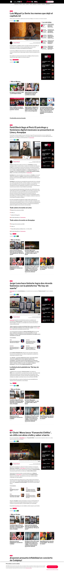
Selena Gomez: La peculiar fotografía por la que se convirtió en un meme (31, 93)
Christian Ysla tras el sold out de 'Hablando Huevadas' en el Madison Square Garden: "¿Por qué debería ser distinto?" (51, 26)
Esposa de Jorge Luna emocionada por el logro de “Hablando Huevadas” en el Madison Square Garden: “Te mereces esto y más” (31, 348)
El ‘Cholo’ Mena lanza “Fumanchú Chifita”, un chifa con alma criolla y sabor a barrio (32, 252)
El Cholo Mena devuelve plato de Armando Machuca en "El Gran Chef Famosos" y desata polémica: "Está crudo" (31, 496)
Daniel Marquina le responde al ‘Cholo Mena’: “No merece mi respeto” (47, 268)
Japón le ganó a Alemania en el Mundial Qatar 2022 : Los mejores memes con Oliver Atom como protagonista (31, 109)
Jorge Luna (14, 383)
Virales (11, 339)
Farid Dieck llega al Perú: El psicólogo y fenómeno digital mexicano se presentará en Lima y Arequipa (17, 401)
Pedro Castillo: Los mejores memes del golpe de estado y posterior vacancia (17, 108)
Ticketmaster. (31, 137)
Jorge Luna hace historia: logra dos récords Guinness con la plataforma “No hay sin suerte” (17, 252)
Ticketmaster (23, 217)
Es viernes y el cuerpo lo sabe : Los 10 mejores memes (17, 93)
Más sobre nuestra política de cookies (52, 569)
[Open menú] (11, 2)
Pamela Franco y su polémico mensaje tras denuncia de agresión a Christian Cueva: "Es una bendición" (50, 48)
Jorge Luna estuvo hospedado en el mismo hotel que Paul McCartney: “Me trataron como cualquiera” (15, 342)
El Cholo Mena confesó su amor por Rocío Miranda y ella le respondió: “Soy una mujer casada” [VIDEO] (15, 496)
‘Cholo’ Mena (22, 468)
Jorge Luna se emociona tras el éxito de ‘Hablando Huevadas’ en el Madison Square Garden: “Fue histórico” (15, 348)
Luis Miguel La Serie (15, 59)
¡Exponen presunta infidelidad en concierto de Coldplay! (16, 268)
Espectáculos (28, 339)
